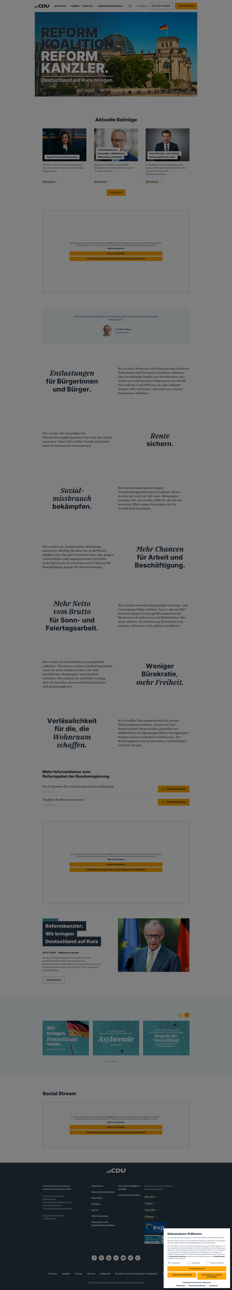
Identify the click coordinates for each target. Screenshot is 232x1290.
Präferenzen (180, 1286)
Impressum (213, 1286)
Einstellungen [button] (219, 1256)
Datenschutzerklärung (178, 1256)
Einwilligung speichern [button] (182, 1275)
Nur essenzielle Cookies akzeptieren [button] (212, 1276)
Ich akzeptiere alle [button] (197, 1269)
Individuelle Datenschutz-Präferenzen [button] (197, 1282)
